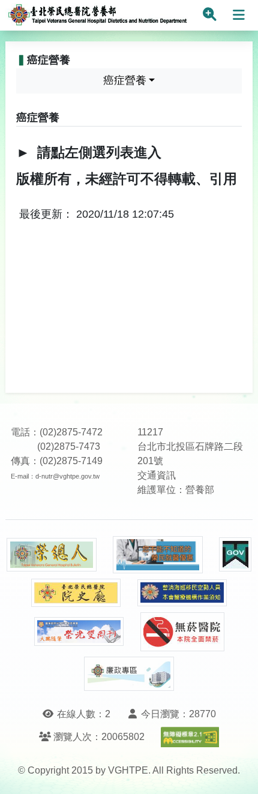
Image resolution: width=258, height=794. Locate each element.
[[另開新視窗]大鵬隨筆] (79, 631)
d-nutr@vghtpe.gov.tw (67, 476)
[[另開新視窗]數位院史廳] (76, 593)
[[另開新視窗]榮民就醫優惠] (158, 555)
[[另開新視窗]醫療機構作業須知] (182, 592)
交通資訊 (156, 475)
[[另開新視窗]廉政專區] (129, 674)
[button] (238, 772)
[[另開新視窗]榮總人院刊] (52, 555)
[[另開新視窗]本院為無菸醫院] (182, 631)
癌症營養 (124, 80)
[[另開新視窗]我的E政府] (235, 554)
